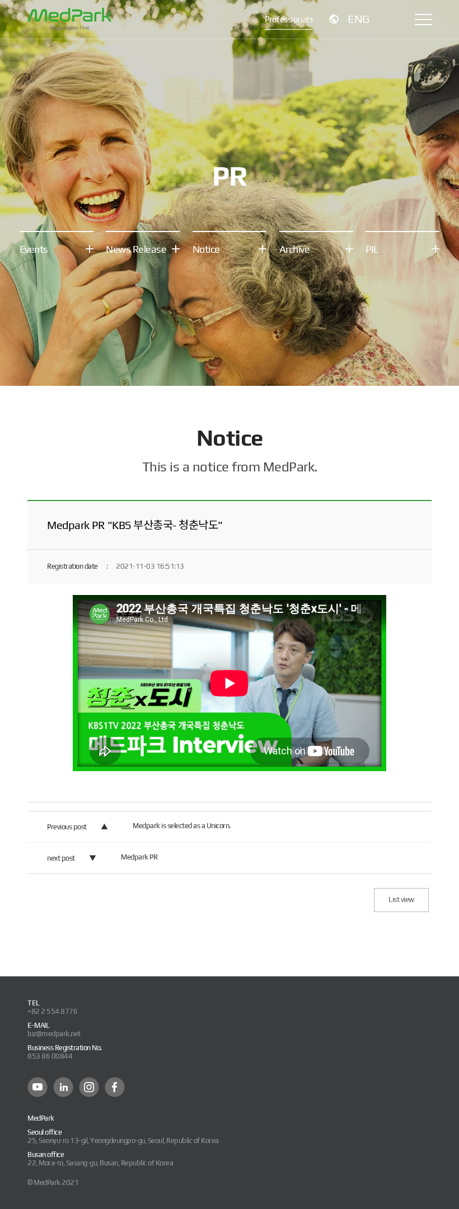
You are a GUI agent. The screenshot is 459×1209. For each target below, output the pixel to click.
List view (401, 899)
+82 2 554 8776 (52, 1011)
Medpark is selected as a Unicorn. (182, 825)
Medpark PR (139, 857)
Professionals (289, 19)
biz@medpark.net (54, 1033)
